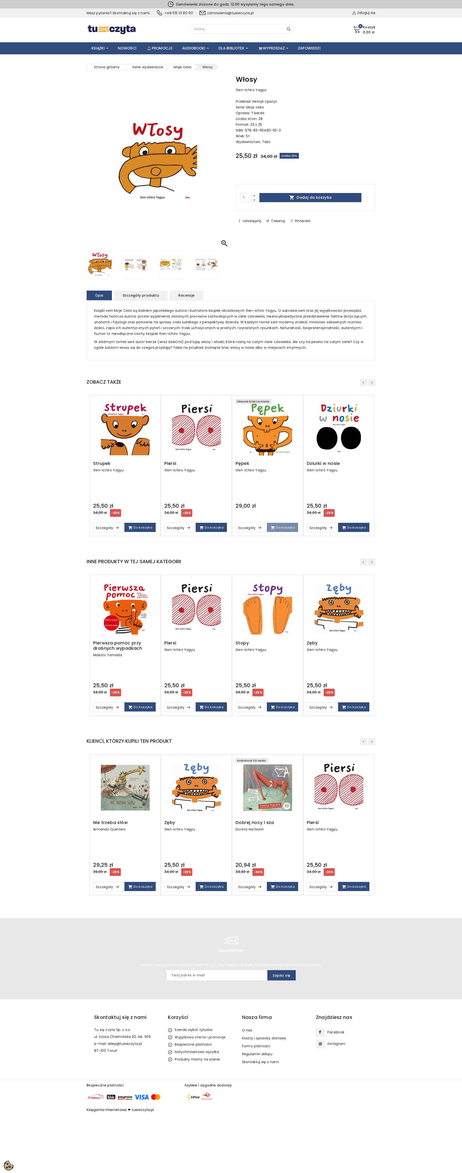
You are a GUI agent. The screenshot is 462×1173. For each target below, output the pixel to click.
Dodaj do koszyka (310, 197)
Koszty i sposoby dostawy (264, 1038)
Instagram (336, 1043)
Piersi (170, 463)
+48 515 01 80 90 (179, 13)
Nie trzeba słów (110, 822)
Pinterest (303, 220)
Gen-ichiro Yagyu (251, 89)
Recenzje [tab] (186, 295)
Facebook (335, 1032)
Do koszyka (142, 527)
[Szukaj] (289, 29)
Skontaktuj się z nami (260, 1062)
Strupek (102, 463)
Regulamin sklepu (257, 1054)
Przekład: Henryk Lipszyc (256, 101)
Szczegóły (105, 527)
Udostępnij (252, 220)
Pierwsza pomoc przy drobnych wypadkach (117, 645)
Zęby (312, 643)
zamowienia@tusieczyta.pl (230, 13)
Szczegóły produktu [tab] (141, 295)
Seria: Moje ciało (250, 107)
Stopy (242, 643)
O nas (247, 1030)
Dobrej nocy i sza (255, 822)
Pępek (242, 463)
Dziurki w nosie (323, 463)
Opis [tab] (99, 295)
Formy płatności (256, 1046)
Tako (266, 141)
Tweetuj (278, 220)
